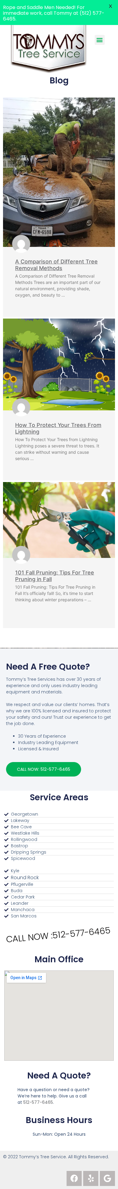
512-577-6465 (38, 1102)
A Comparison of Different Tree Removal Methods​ (56, 264)
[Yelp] (90, 1178)
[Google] (107, 1178)
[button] (43, 769)
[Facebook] (74, 1178)
